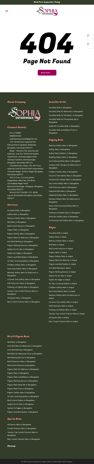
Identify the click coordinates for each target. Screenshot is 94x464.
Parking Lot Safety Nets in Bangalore (23, 287)
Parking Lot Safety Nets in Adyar (63, 310)
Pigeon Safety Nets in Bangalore (21, 234)
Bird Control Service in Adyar (61, 248)
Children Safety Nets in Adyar (61, 287)
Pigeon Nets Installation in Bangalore (23, 377)
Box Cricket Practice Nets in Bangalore (23, 302)
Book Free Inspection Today (47, 2)
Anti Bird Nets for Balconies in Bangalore (24, 346)
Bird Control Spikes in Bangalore (21, 400)
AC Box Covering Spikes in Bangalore (23, 261)
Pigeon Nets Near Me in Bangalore (21, 385)
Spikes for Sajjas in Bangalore (19, 253)
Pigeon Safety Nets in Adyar (61, 256)
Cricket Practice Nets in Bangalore (21, 428)
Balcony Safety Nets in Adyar (61, 241)
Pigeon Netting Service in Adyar (62, 272)
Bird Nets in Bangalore (16, 222)
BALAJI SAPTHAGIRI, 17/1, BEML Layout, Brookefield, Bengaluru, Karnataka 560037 (24, 195)
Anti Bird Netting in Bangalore (20, 241)
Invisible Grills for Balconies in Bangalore (66, 111)
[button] (7, 11)
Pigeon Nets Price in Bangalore (20, 388)
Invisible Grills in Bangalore (18, 210)
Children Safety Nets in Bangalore (21, 265)
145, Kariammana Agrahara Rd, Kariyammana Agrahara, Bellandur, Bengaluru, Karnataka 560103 (21, 145)
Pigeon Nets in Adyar (58, 252)
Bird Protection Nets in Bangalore (21, 361)
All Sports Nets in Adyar (59, 317)
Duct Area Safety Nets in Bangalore (22, 268)
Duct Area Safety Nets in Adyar (62, 291)
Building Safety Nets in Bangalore (63, 157)
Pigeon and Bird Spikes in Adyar (62, 264)
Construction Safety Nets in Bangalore (65, 179)
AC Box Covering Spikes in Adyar (63, 283)
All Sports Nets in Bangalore (19, 298)
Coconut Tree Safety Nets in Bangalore (23, 279)
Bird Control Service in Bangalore (21, 226)
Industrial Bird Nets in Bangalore (62, 191)
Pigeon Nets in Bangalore (18, 230)
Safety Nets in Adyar (57, 237)
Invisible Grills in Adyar (58, 233)
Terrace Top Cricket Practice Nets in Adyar (67, 313)
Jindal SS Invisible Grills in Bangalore (64, 126)
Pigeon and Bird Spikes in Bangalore (22, 257)
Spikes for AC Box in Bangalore (20, 249)
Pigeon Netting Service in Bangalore (22, 245)
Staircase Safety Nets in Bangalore (63, 216)
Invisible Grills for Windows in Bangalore (66, 115)
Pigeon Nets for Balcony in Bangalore (23, 237)
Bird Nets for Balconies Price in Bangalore (24, 353)
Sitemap (11, 446)
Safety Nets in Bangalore (18, 214)
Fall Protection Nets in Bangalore (21, 283)
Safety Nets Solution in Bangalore (63, 153)
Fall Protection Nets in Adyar (61, 306)
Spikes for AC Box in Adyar (60, 276)
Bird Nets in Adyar (56, 244)
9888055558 (15, 136)
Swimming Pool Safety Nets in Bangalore (66, 220)
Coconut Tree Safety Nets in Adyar (63, 302)
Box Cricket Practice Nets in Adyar (63, 321)
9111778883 (15, 133)
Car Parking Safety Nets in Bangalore (64, 161)
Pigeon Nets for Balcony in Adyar (63, 260)
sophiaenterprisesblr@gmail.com (23, 139)
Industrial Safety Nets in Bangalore (63, 195)
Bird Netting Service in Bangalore (21, 357)
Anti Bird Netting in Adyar (60, 268)
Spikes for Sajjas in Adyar (59, 279)
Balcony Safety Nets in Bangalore (21, 218)
